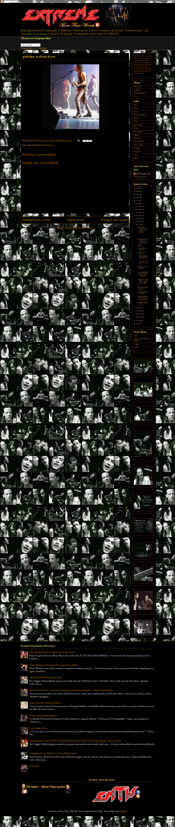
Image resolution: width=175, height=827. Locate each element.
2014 (137, 324)
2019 (137, 195)
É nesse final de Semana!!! (141, 249)
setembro (140, 213)
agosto (140, 216)
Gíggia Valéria (138, 125)
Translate (42, 48)
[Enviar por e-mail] (83, 141)
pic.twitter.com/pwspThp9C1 (142, 303)
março (139, 311)
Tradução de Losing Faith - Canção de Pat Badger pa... (142, 282)
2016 (137, 204)
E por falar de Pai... (39, 728)
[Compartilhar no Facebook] (89, 141)
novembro (140, 206)
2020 (137, 191)
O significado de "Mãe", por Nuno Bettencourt (52, 753)
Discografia (137, 90)
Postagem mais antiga (114, 220)
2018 (137, 198)
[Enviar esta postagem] (78, 140)
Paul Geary (137, 152)
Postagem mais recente (36, 220)
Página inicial (75, 220)
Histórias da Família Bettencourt (45, 677)
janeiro (140, 317)
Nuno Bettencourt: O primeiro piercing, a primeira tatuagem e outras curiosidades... (71, 690)
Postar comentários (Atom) (79, 228)
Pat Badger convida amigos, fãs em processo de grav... (142, 241)
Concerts (136, 112)
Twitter (136, 348)
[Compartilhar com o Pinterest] (91, 141)
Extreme (136, 118)
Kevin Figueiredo (138, 132)
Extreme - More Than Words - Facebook (142, 340)
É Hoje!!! (34, 766)
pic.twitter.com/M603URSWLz (142, 293)
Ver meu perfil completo (140, 177)
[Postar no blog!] (85, 141)
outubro (140, 209)
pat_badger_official (142, 262)
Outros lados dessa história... (44, 715)
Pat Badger (137, 148)
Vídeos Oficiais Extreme (140, 93)
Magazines (137, 135)
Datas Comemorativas (140, 115)
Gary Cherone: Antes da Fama (45, 703)
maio (139, 225)
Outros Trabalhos (138, 145)
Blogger (123, 811)
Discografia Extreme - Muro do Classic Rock (52, 652)
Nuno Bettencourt (139, 142)
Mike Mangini (138, 138)
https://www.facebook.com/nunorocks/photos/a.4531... (142, 298)
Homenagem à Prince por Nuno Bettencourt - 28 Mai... (142, 229)
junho (139, 222)
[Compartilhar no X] (87, 141)
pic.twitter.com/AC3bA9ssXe (142, 268)
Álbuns (136, 105)
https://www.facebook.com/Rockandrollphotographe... (142, 274)
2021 (137, 188)
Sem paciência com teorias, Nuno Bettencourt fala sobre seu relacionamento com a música (75, 741)
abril (139, 308)
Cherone (136, 109)
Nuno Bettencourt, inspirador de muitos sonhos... (54, 665)
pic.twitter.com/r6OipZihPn (142, 288)
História (136, 128)
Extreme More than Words (143, 174)
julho (139, 219)
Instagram (136, 344)
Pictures (49, 145)
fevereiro (140, 314)
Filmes (135, 122)
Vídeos (135, 158)
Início (135, 336)
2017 (137, 201)
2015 (137, 321)
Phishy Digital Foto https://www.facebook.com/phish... (142, 255)
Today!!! (139, 246)
